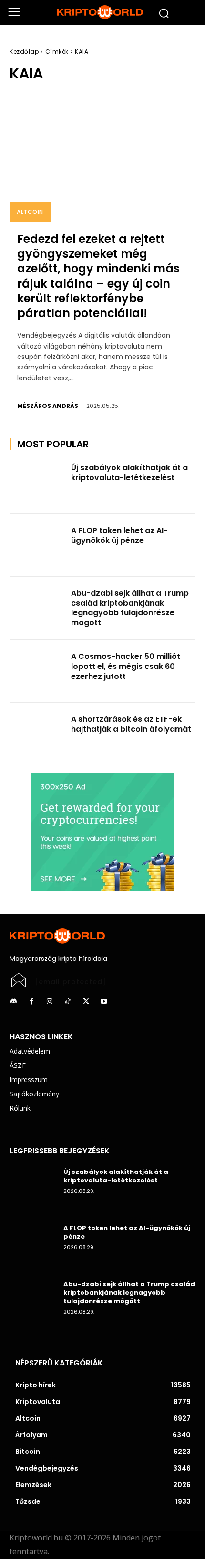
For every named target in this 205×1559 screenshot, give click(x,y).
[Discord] (13, 1001)
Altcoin (30, 212)
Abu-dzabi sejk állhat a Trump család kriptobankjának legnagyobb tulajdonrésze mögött (130, 608)
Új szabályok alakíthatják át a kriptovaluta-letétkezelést (129, 472)
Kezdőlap (24, 52)
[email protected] (70, 982)
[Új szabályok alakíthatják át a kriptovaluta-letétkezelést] (37, 482)
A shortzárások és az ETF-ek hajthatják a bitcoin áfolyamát (131, 724)
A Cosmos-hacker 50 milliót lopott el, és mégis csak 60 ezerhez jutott (125, 666)
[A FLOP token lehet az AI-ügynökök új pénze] (37, 545)
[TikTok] (67, 1001)
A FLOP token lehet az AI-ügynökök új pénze (119, 535)
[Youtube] (104, 1001)
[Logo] (102, 12)
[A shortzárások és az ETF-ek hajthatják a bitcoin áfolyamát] (37, 734)
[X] (85, 1001)
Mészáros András (47, 406)
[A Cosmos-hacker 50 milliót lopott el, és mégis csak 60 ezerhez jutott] (37, 671)
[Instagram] (49, 1001)
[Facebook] (31, 1001)
